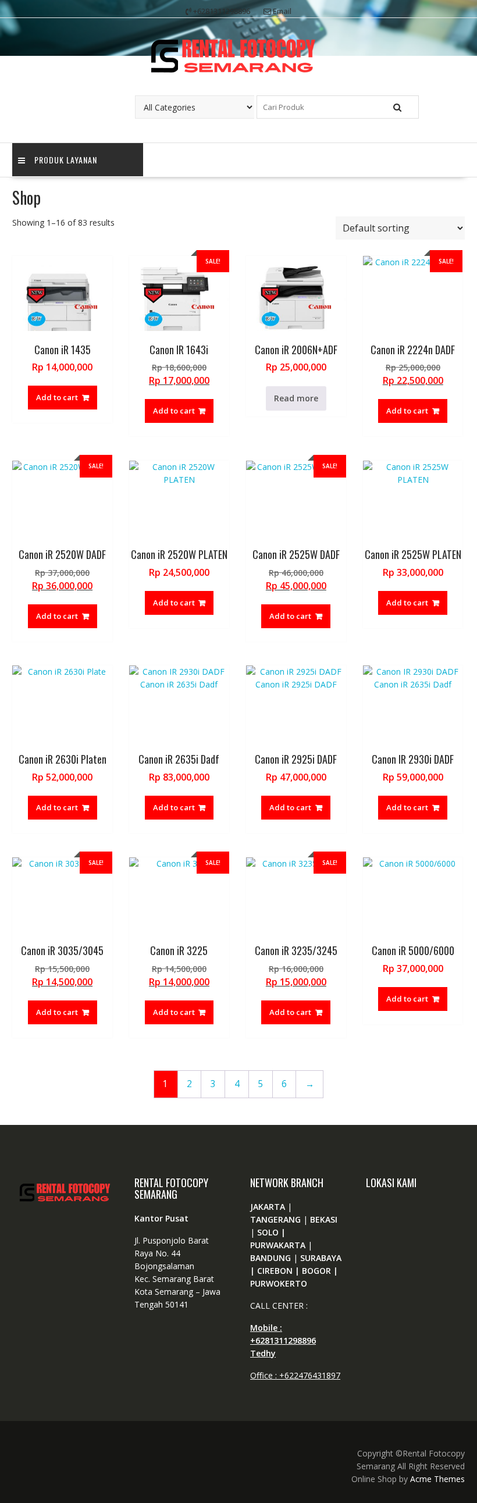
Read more (296, 398)
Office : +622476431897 (295, 1375)
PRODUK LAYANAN (65, 160)
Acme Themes (437, 1478)
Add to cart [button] (57, 397)
